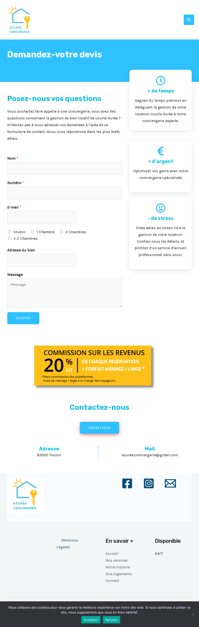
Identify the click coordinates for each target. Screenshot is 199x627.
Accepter (91, 620)
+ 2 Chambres (26, 238)
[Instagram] (148, 483)
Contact (112, 581)
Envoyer (23, 318)
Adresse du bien (21, 250)
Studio (19, 232)
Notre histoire (118, 567)
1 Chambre (45, 232)
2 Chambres (76, 232)
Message (15, 274)
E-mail (14, 207)
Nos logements (119, 574)
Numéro (15, 183)
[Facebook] (127, 483)
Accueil (112, 553)
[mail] (170, 483)
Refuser (111, 620)
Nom (12, 158)
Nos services (117, 560)
